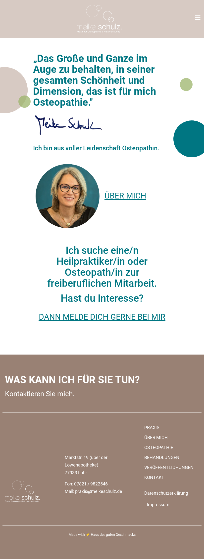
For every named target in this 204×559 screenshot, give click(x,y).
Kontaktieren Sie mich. (39, 394)
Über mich (156, 437)
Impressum (158, 504)
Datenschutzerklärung (166, 493)
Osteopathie (158, 447)
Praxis (151, 427)
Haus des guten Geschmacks (113, 535)
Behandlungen (161, 457)
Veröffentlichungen (169, 467)
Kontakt (154, 477)
